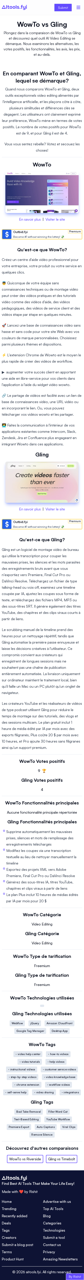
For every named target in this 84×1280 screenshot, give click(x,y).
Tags (6, 1230)
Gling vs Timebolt (61, 1159)
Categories (52, 1223)
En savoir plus (30, 219)
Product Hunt (13, 1259)
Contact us (52, 1244)
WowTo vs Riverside (25, 1159)
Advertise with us (57, 1201)
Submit (63, 7)
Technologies (54, 1230)
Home (7, 1201)
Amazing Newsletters (60, 1259)
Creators (9, 1237)
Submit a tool (54, 1237)
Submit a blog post (17, 1244)
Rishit (33, 1191)
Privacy (49, 1252)
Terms (7, 1252)
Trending (9, 1208)
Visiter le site (55, 219)
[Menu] (78, 7)
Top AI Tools (53, 1208)
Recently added (14, 1216)
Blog (47, 1216)
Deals (6, 1223)
